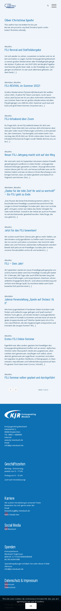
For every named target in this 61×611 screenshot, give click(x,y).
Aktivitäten (9, 82)
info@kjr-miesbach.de (14, 445)
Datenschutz (10, 587)
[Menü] (52, 5)
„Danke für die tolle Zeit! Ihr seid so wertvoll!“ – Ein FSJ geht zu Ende (30, 192)
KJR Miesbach (10, 529)
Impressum (9, 584)
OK (31, 606)
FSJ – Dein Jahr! (14, 263)
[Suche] (46, 5)
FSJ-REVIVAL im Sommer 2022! (22, 85)
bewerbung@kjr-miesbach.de (17, 510)
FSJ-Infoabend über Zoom (19, 119)
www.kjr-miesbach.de (14, 440)
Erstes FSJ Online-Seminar (19, 339)
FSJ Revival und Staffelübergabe (23, 50)
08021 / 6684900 (15, 434)
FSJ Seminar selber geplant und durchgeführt (30, 377)
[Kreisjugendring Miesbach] (25, 5)
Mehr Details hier (12, 514)
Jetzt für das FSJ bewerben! (20, 230)
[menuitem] (46, 5)
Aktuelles (8, 46)
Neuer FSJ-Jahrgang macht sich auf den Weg (30, 155)
